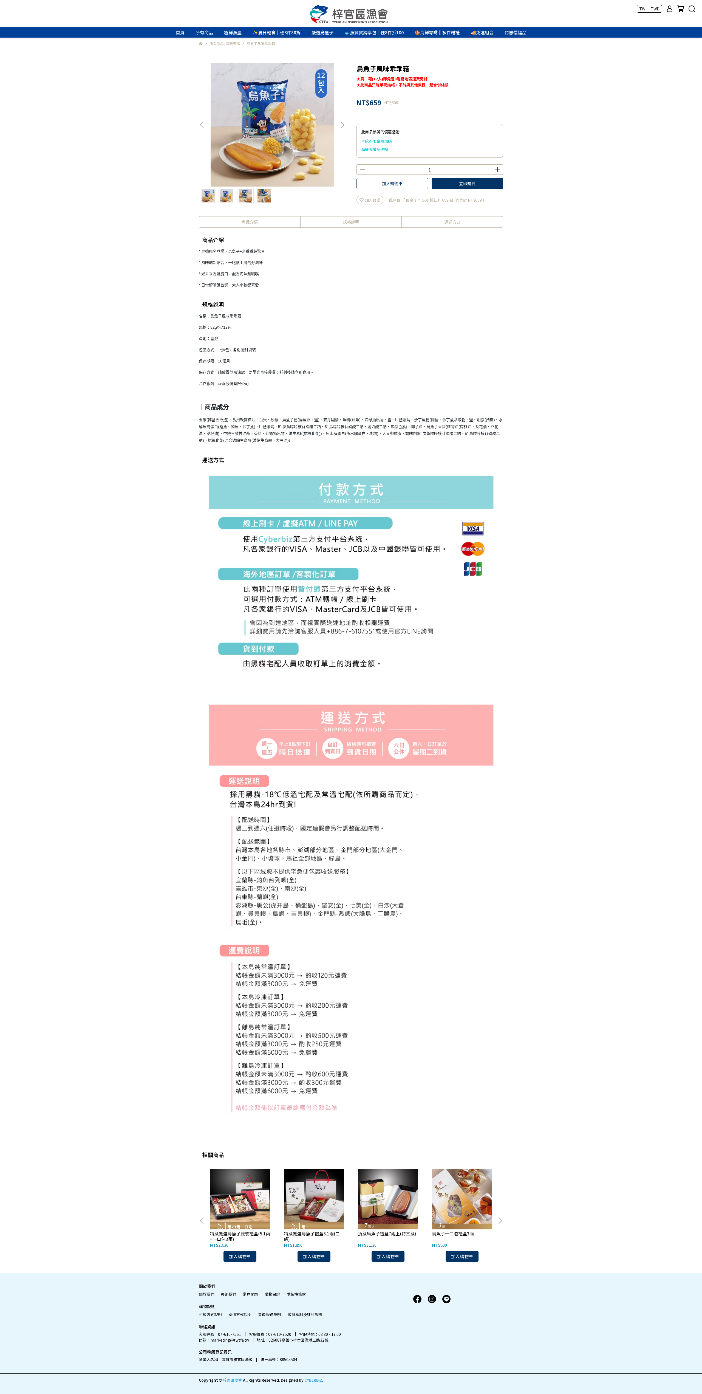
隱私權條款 (296, 1294)
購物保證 (272, 1294)
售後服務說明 (269, 1314)
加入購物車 (392, 183)
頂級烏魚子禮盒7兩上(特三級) (387, 1233)
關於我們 (206, 1294)
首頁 (180, 32)
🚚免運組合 (482, 32)
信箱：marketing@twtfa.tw (224, 1340)
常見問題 (250, 1294)
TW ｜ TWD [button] (649, 8)
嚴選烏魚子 (322, 32)
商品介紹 (249, 222)
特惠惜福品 (515, 32)
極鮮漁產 (233, 32)
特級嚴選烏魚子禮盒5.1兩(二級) (312, 1236)
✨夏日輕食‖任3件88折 (277, 32)
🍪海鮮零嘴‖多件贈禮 (437, 32)
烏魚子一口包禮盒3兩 (453, 1233)
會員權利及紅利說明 (305, 1314)
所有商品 (204, 32)
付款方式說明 (210, 1314)
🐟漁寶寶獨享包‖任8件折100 (374, 32)
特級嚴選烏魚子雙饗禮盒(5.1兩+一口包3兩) (240, 1236)
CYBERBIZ (313, 1380)
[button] (342, 125)
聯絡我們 (228, 1294)
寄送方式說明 (239, 1314)
